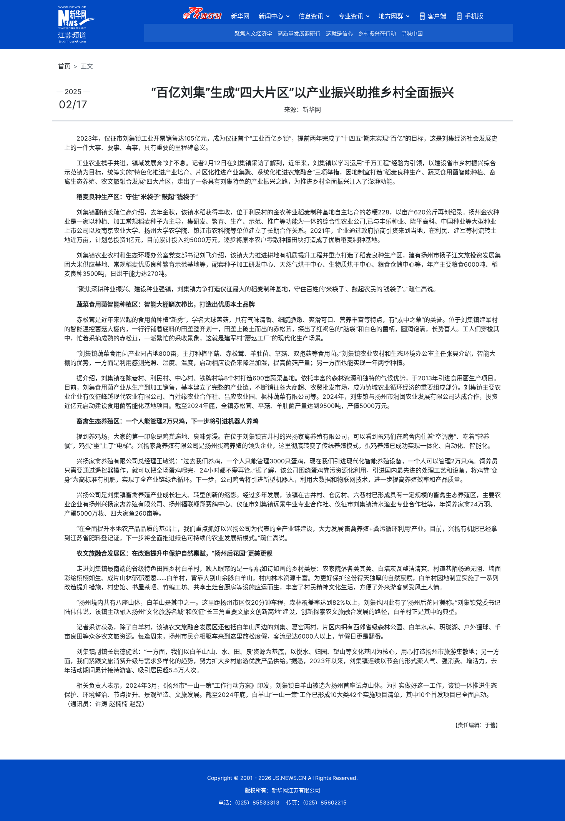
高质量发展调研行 (299, 33)
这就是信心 (339, 33)
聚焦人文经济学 (253, 33)
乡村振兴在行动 (377, 33)
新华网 (240, 16)
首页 (64, 66)
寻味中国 (412, 33)
